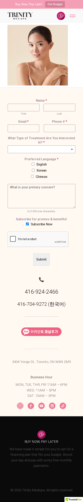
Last (59, 113)
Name (41, 100)
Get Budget (55, 4)
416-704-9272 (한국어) (41, 304)
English (41, 164)
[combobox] (41, 149)
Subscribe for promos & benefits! (41, 219)
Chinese (41, 177)
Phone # (59, 121)
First (23, 113)
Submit (41, 259)
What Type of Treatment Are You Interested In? (41, 140)
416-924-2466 (41, 292)
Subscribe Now (41, 224)
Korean (42, 170)
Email (23, 121)
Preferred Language (41, 159)
